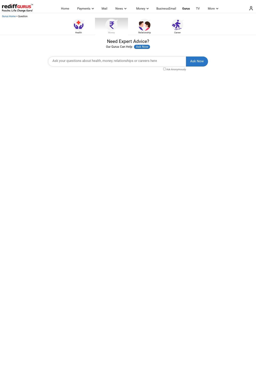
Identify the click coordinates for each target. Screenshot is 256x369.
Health (78, 32)
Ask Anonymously (176, 69)
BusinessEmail (166, 8)
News (119, 8)
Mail (104, 8)
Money (140, 8)
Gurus (186, 8)
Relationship (144, 32)
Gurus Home (9, 16)
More (211, 8)
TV (198, 8)
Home (65, 8)
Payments (83, 8)
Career (177, 32)
